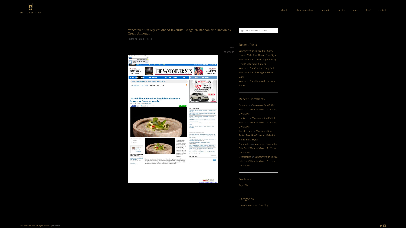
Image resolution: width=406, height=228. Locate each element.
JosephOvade (245, 131)
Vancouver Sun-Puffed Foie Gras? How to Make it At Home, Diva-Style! (258, 109)
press (355, 10)
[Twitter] (381, 225)
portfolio (325, 10)
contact (382, 10)
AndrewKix (245, 144)
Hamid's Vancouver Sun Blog (253, 205)
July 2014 (244, 185)
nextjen (341, 10)
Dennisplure (245, 156)
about (284, 10)
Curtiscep (243, 118)
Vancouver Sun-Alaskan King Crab (256, 68)
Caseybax (244, 105)
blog (368, 10)
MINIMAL (56, 226)
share (232, 47)
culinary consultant (304, 10)
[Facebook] (384, 225)
